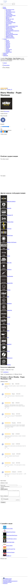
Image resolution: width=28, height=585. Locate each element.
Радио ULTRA (9, 528)
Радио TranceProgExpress (11, 535)
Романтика (8, 31)
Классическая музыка (10, 22)
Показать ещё (4, 558)
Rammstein (9, 303)
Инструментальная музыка (12, 34)
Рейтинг (5, 54)
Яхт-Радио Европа (10, 552)
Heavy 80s (9, 262)
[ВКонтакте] (1, 131)
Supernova (9, 269)
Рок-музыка (8, 10)
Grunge (8, 317)
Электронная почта (5, 486)
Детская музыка (9, 35)
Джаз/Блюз (8, 20)
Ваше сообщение (4, 496)
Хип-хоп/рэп (8, 23)
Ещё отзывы (3, 480)
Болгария (8, 50)
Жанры (4, 8)
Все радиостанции (7, 579)
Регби (8, 351)
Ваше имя (3, 485)
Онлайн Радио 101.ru (10, 27)
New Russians (10, 276)
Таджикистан (9, 49)
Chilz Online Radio (10, 542)
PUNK (8, 323)
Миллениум (9, 357)
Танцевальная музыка (10, 15)
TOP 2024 (9, 228)
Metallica (9, 364)
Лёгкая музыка (9, 14)
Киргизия (8, 46)
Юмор (7, 24)
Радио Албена (9, 545)
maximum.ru (5, 372)
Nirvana (8, 289)
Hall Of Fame (10, 235)
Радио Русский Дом (10, 548)
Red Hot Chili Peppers (11, 242)
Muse (8, 249)
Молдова (8, 44)
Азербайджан (9, 51)
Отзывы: (9, 89)
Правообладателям (7, 582)
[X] (7, 131)
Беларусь (8, 41)
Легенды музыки (9, 29)
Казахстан (8, 43)
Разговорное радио (10, 9)
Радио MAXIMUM (11, 201)
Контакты (5, 583)
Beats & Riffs (10, 283)
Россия (7, 40)
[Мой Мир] (5, 131)
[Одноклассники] (3, 131)
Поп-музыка (8, 13)
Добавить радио (8, 578)
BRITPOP (9, 344)
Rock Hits (9, 208)
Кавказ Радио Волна (10, 531)
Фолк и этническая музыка (12, 26)
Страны (5, 39)
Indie (8, 296)
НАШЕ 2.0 (8, 555)
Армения (8, 47)
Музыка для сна (9, 33)
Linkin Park (9, 310)
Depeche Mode (10, 221)
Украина (8, 42)
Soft (8, 337)
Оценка (2, 487)
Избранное (5, 55)
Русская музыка (9, 21)
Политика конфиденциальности (10, 581)
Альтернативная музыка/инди (12, 30)
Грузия (7, 48)
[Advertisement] (14, 78)
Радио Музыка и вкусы (11, 538)
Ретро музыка (9, 16)
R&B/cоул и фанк (9, 36)
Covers (8, 255)
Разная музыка (9, 28)
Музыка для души (10, 18)
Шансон (7, 17)
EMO (8, 330)
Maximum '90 (10, 215)
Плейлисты (5, 53)
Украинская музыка (10, 37)
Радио (4, 7)
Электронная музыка (10, 11)
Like (26, 129)
